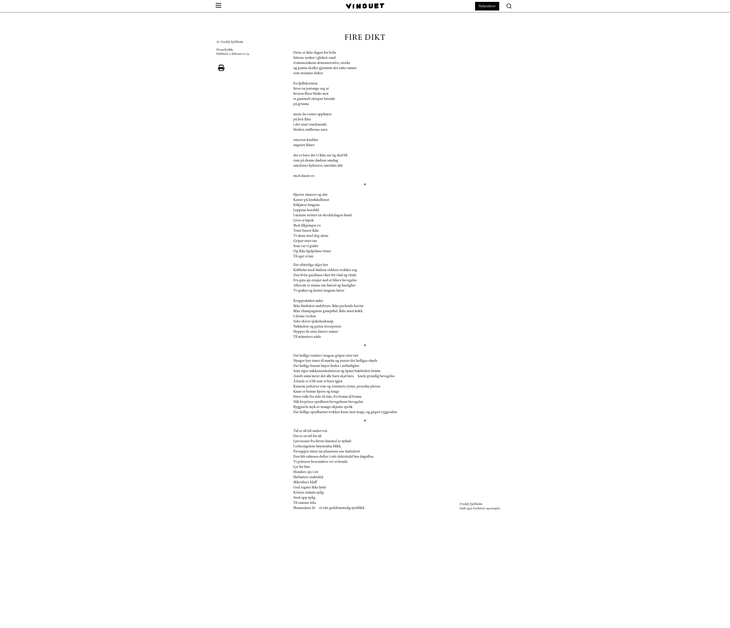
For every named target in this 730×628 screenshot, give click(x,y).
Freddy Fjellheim (232, 42)
